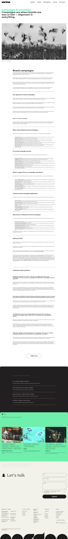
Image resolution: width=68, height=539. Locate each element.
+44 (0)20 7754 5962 (61, 520)
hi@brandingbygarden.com (61, 522)
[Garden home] (6, 2)
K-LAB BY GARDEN (26, 509)
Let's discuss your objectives (39, 250)
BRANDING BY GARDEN (6, 509)
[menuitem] (33, 2)
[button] (34, 381)
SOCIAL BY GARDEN (36, 510)
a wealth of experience (27, 259)
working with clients (16, 260)
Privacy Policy (64, 491)
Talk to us (34, 356)
